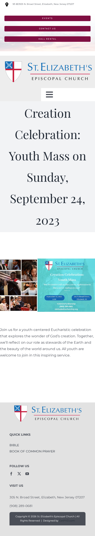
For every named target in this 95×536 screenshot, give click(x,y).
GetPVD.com (67, 520)
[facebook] (11, 473)
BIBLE (14, 445)
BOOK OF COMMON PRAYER (32, 451)
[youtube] (27, 473)
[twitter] (19, 473)
